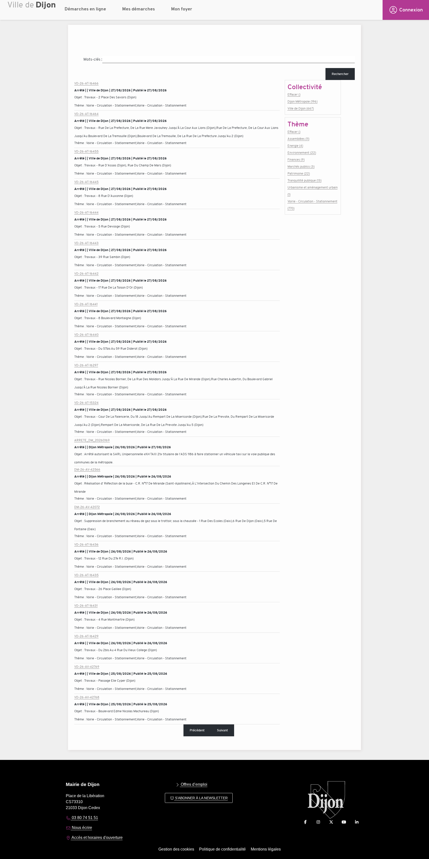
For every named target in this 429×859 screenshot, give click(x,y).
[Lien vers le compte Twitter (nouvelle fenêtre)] (331, 822)
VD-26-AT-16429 (86, 636)
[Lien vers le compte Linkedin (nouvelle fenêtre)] (356, 822)
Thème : (80, 105)
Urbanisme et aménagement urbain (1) (312, 190)
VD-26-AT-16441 (86, 304)
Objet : (79, 97)
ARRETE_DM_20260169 (92, 440)
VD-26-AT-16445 (86, 182)
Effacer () (293, 94)
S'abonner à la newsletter (201, 798)
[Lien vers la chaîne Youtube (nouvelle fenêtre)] (343, 822)
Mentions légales (266, 849)
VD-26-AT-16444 (86, 212)
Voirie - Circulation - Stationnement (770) (312, 204)
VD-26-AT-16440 (86, 335)
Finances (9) (296, 159)
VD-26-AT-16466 (86, 83)
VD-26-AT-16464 (86, 114)
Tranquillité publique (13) (304, 180)
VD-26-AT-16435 (86, 575)
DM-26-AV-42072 (87, 507)
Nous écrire (81, 827)
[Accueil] (32, 11)
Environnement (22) (301, 152)
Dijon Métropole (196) (302, 101)
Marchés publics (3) (301, 166)
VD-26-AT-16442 (86, 273)
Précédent (197, 730)
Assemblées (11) (298, 139)
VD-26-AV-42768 (86, 697)
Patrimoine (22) (298, 173)
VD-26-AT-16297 (86, 365)
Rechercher (340, 74)
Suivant (222, 730)
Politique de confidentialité (222, 849)
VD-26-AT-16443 (86, 243)
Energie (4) (295, 146)
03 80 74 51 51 (84, 818)
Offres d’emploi (193, 784)
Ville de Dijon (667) (300, 108)
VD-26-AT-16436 (86, 544)
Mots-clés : (92, 59)
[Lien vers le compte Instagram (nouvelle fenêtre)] (318, 822)
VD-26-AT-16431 (86, 605)
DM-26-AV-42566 (87, 469)
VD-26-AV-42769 (86, 667)
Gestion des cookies (176, 849)
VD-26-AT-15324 (86, 403)
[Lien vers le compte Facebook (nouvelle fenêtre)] (305, 822)
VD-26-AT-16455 (86, 151)
